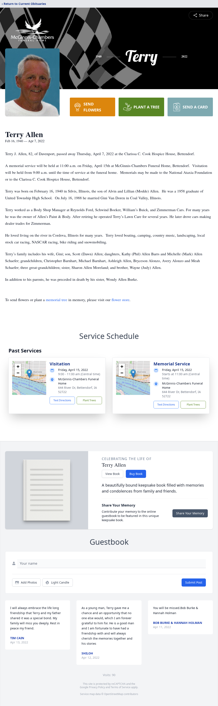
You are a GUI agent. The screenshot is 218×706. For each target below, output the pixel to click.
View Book (112, 474)
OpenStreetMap (113, 694)
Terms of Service (121, 687)
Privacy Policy (97, 687)
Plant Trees (89, 400)
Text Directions (62, 400)
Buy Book (135, 474)
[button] (29, 373)
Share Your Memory (190, 513)
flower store (120, 299)
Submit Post (193, 582)
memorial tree (56, 299)
